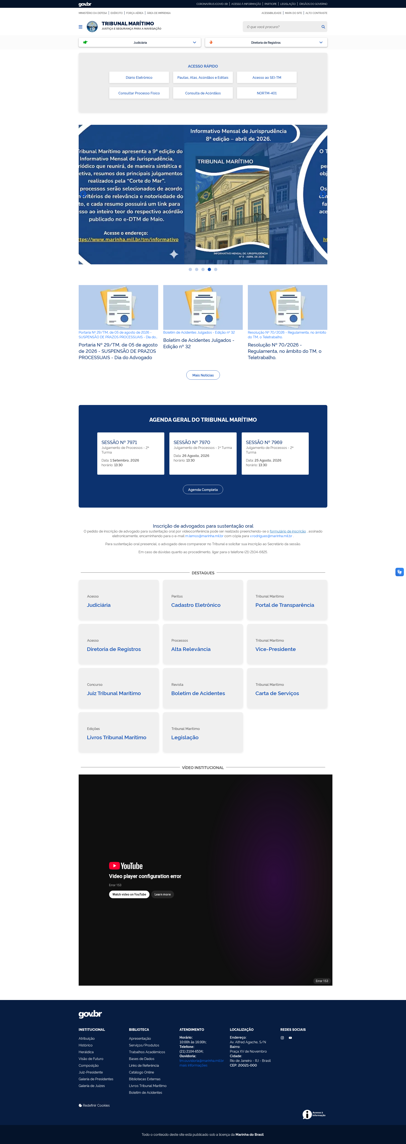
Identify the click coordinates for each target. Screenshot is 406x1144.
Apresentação (140, 1038)
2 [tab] (197, 270)
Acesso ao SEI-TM (266, 77)
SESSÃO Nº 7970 (192, 442)
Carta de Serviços (277, 692)
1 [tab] (190, 270)
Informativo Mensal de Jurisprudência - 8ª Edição (203, 195)
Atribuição (87, 1038)
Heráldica (86, 1051)
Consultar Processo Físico (139, 93)
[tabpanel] (203, 195)
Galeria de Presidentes (96, 1078)
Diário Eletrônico (139, 77)
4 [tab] (209, 270)
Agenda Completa (203, 489)
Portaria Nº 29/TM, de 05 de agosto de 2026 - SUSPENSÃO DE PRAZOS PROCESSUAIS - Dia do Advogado (118, 350)
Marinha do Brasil (250, 1134)
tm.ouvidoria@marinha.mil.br (202, 1060)
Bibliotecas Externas (144, 1078)
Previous (83, 194)
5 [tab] (216, 270)
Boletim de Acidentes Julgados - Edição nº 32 (199, 332)
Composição (89, 1065)
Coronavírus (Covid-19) (212, 3)
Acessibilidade (271, 13)
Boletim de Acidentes (198, 692)
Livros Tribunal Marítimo (116, 736)
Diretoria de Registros (114, 648)
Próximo (322, 194)
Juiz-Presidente (91, 1072)
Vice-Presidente (275, 648)
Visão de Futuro (91, 1058)
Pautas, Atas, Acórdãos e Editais (202, 77)
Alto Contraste (316, 13)
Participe (271, 3)
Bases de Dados (141, 1058)
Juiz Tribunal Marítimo (114, 692)
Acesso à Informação (246, 3)
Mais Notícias (203, 375)
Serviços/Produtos (144, 1045)
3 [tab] (203, 270)
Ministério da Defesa (93, 13)
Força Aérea (134, 13)
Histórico (86, 1045)
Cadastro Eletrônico (196, 604)
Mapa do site (293, 13)
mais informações (193, 1065)
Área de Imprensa (159, 13)
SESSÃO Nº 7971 (119, 442)
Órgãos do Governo (313, 3)
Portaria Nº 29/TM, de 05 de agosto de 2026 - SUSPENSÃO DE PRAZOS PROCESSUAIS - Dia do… (118, 334)
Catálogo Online (141, 1072)
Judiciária (99, 604)
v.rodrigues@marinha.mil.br (271, 535)
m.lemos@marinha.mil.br (204, 535)
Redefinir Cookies (96, 1105)
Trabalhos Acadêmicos (147, 1051)
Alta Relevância (191, 648)
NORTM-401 (267, 93)
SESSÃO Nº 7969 (264, 442)
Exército (117, 13)
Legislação (288, 3)
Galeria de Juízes (92, 1085)
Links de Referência (144, 1065)
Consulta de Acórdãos (203, 93)
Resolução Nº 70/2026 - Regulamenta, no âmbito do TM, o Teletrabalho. (284, 350)
